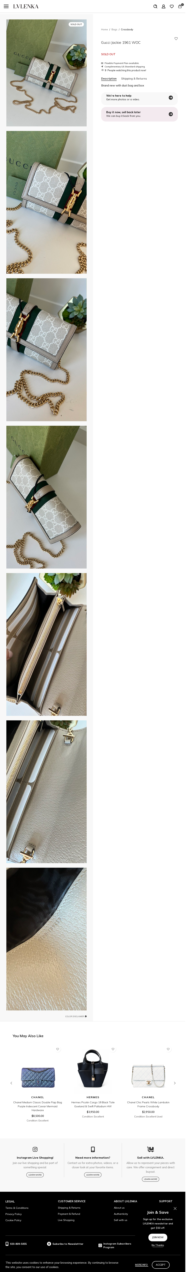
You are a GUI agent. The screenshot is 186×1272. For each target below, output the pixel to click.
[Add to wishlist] (176, 38)
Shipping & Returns (69, 1207)
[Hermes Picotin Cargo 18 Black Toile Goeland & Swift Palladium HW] (93, 1069)
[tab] (109, 78)
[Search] (155, 6)
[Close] (175, 1208)
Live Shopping (66, 1220)
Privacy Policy (13, 1214)
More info (141, 1264)
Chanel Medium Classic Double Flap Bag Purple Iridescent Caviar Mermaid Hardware (37, 1106)
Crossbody (127, 29)
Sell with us (120, 1220)
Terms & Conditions (17, 1208)
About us (119, 1207)
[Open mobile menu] (6, 6)
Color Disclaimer (74, 1016)
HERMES (93, 1097)
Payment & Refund (69, 1214)
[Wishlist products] (172, 6)
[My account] (163, 6)
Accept (161, 1264)
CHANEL (37, 1097)
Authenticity (121, 1214)
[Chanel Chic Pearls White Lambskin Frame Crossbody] (148, 1069)
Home (104, 29)
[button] (11, 1083)
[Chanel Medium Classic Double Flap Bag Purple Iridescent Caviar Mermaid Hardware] (38, 1069)
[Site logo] (26, 6)
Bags (114, 29)
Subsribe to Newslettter (67, 1243)
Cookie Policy (13, 1220)
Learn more (35, 1175)
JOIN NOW (158, 1237)
